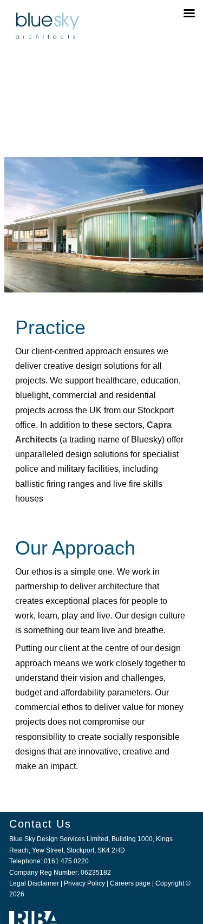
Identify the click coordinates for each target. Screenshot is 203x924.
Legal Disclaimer (34, 883)
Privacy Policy (84, 883)
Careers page (130, 883)
